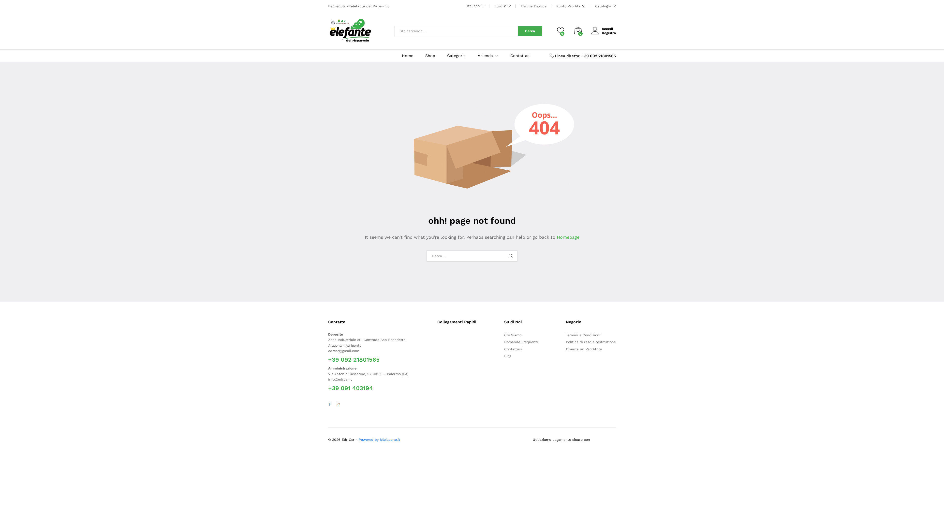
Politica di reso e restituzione (591, 342)
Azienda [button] (485, 56)
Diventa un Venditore (584, 349)
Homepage (568, 237)
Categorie (456, 56)
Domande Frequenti (521, 342)
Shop (430, 56)
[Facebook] (330, 404)
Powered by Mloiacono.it (379, 440)
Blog (507, 356)
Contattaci (520, 56)
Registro (609, 33)
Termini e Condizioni (583, 335)
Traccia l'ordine (533, 6)
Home (407, 56)
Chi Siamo (512, 335)
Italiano (473, 6)
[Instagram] (338, 404)
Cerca (530, 31)
